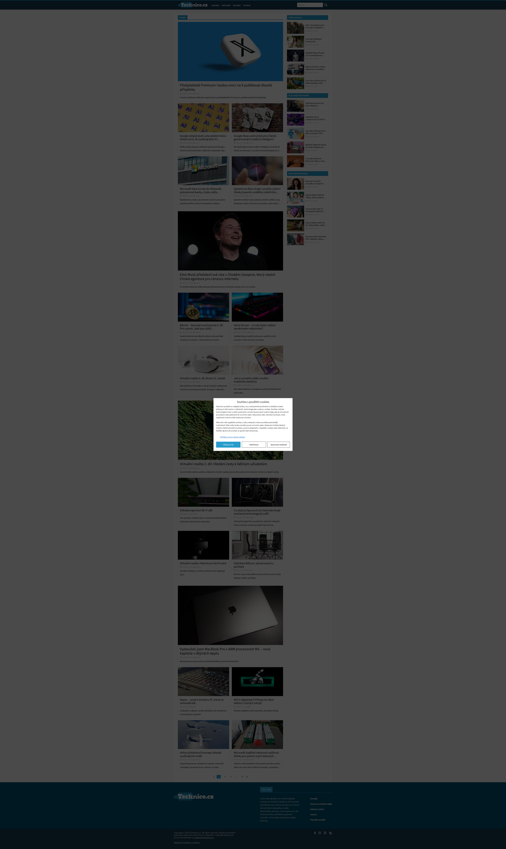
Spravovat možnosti (279, 445)
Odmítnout (253, 445)
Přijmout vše (228, 445)
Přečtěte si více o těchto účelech (232, 437)
